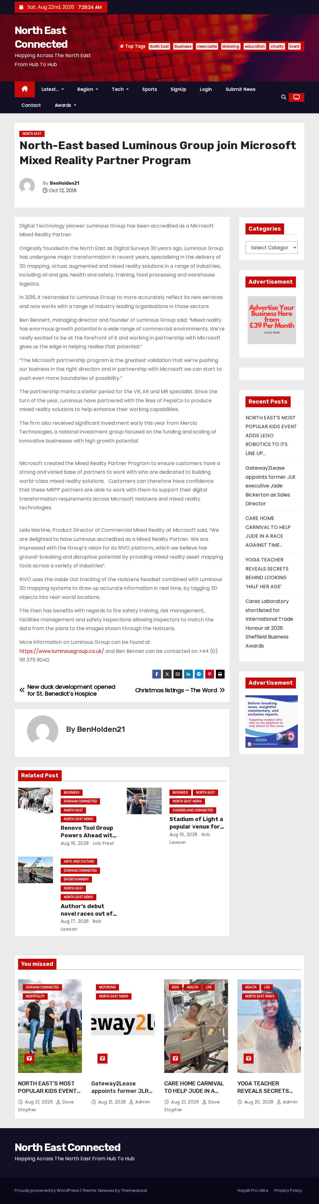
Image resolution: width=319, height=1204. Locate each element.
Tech (118, 89)
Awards (64, 105)
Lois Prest (102, 843)
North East (159, 46)
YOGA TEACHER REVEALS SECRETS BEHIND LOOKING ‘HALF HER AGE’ (268, 1094)
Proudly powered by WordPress (47, 1190)
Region (86, 89)
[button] (283, 97)
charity (277, 46)
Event (294, 46)
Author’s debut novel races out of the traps (87, 914)
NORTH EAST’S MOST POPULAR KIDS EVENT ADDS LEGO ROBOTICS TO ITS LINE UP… (271, 435)
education (255, 46)
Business (183, 46)
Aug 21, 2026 (40, 1102)
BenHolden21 (64, 183)
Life (209, 987)
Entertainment (76, 879)
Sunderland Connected (193, 810)
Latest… (51, 89)
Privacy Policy (288, 1190)
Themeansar (134, 1190)
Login (206, 89)
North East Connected (67, 1147)
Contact (31, 105)
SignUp (178, 89)
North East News (78, 819)
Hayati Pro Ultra (252, 1190)
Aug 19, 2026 (75, 843)
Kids (175, 987)
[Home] (25, 89)
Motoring (230, 46)
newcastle (207, 46)
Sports (149, 89)
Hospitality (35, 996)
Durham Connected (80, 801)
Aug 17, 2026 (75, 921)
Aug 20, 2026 (259, 1102)
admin (142, 1102)
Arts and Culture (79, 861)
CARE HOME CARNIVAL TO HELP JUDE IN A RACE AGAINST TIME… (194, 1091)
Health (192, 987)
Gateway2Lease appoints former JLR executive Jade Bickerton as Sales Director (270, 485)
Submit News (241, 89)
